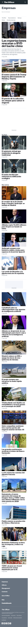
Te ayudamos (4, 617)
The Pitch (4, 17)
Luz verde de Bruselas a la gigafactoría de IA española (13, 272)
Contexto (4, 591)
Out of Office (5, 595)
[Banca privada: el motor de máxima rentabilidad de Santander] (14, 441)
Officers (4, 585)
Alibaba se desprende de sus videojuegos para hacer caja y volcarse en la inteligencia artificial (14, 333)
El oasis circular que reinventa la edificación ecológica (11, 176)
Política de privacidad (17, 617)
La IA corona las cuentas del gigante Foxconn (13, 473)
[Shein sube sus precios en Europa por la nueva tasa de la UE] (14, 371)
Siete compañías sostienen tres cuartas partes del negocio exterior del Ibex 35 (13, 428)
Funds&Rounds (6, 603)
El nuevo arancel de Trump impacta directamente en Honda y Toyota (14, 77)
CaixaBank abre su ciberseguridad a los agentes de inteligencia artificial (13, 309)
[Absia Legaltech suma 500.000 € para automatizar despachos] (14, 143)
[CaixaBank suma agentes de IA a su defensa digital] (14, 299)
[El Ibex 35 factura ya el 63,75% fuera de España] (14, 417)
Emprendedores (12, 17)
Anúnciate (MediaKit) (6, 615)
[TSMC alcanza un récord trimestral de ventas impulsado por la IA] (14, 557)
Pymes (3, 20)
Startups (19, 17)
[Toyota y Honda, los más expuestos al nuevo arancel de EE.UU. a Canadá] (14, 66)
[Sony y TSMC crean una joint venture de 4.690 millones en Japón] (14, 486)
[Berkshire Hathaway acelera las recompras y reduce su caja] (14, 534)
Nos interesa (19, 615)
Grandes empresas (11, 20)
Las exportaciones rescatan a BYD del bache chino (14, 43)
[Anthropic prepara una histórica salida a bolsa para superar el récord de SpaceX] (14, 240)
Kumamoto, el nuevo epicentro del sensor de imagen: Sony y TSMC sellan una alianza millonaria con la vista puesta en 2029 (13, 497)
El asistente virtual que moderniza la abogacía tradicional (11, 153)
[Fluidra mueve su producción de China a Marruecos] (14, 512)
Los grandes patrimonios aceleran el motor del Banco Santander (13, 451)
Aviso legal (10, 617)
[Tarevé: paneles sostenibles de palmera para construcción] (14, 166)
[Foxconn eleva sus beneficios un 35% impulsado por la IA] (14, 464)
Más (3, 600)
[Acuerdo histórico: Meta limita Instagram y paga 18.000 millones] (14, 90)
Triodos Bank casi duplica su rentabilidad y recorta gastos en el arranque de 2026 (13, 404)
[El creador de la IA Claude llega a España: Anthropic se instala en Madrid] (14, 193)
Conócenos (13, 615)
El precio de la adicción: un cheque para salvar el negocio (13, 101)
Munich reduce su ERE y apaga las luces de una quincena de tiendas (11, 358)
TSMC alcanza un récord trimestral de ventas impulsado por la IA (12, 567)
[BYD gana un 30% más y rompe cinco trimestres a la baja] (14, 30)
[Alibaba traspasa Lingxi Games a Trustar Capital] (14, 322)
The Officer (6, 609)
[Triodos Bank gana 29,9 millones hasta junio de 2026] (14, 394)
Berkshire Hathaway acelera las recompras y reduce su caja (13, 544)
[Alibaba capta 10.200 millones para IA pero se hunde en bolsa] (14, 216)
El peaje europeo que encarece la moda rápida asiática (12, 381)
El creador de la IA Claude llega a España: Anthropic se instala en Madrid (13, 203)
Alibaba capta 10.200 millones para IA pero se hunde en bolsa (14, 226)
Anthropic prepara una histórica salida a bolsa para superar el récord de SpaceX (13, 250)
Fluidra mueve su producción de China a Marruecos (13, 522)
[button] (2, 2)
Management (6, 588)
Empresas (5, 582)
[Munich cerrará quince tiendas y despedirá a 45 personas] (14, 347)
